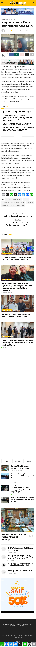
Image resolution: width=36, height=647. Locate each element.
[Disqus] (18, 379)
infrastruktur (15, 202)
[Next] (19, 136)
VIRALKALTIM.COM (11, 636)
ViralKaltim (20, 205)
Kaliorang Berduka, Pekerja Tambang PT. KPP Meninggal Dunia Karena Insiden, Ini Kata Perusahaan (20, 548)
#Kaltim (8, 199)
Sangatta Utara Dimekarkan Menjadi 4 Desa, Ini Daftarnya (14, 537)
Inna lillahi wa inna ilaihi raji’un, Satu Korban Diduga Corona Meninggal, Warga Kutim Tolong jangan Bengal (21, 557)
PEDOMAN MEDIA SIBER (18, 626)
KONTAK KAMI (26, 624)
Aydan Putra (28, 636)
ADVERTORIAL (10, 19)
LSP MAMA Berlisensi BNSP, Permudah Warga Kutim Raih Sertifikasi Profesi (17, 124)
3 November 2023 (24, 31)
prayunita (30, 202)
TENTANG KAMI (8, 624)
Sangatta (5, 205)
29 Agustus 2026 (7, 262)
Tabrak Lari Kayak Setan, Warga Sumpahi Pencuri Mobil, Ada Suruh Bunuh (20, 571)
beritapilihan (17, 199)
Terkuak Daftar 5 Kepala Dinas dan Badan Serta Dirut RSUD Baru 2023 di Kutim (22, 499)
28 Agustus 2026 (7, 292)
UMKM (12, 205)
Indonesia (5, 202)
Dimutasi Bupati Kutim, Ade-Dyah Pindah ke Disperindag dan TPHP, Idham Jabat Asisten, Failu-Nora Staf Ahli (18, 129)
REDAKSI (17, 624)
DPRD (26, 199)
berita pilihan (8, 253)
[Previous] (16, 136)
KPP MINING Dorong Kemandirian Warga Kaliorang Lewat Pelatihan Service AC (17, 112)
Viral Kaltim (11, 31)
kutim (22, 202)
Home (3, 19)
